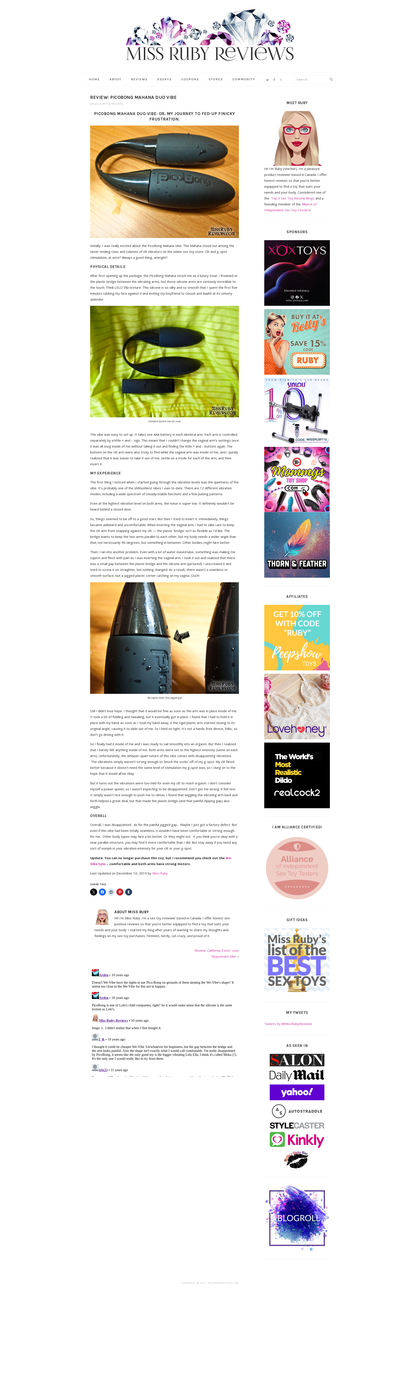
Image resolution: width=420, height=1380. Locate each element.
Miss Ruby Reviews (210, 34)
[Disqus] (164, 1022)
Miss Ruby (160, 873)
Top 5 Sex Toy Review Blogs (293, 198)
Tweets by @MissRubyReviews (288, 1023)
